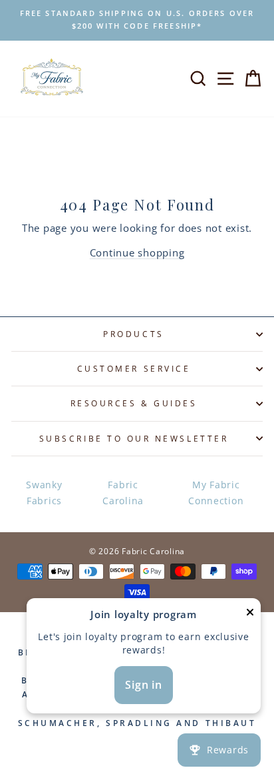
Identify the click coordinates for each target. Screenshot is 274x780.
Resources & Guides (134, 403)
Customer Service (134, 368)
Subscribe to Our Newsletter (133, 438)
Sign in (143, 684)
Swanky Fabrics (44, 492)
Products (133, 333)
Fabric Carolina (123, 492)
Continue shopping (137, 252)
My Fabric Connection (215, 492)
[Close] (250, 614)
